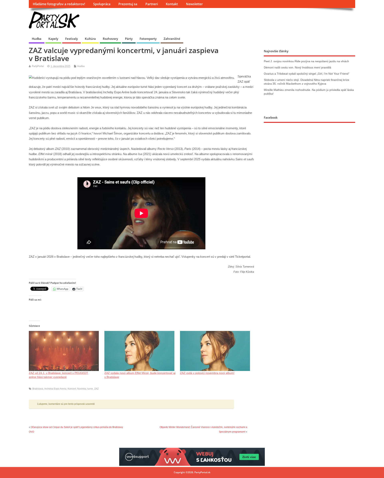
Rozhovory (110, 39)
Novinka (81, 388)
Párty (129, 39)
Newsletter (194, 4)
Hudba (36, 39)
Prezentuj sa (127, 4)
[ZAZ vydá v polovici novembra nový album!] (216, 351)
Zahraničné (172, 39)
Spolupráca (101, 4)
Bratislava (37, 388)
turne (90, 388)
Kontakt (172, 4)
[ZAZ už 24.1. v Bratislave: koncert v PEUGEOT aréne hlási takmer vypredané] (64, 351)
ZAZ (96, 388)
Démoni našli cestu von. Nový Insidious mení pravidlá (297, 67)
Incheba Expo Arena (55, 388)
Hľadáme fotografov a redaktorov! (59, 4)
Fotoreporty (148, 39)
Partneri (151, 4)
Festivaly (71, 39)
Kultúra (90, 39)
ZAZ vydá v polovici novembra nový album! (207, 373)
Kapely (53, 39)
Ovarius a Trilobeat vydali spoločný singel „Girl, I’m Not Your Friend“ (306, 73)
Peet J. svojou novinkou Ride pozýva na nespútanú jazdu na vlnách (306, 61)
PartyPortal (38, 66)
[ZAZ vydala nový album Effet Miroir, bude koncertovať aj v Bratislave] (140, 351)
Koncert (72, 388)
